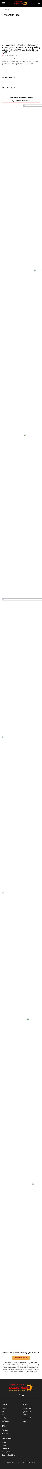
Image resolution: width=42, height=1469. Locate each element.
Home (4, 9)
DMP (33, 1463)
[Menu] (3, 3)
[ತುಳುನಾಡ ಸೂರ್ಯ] (21, 3)
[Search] (39, 3)
